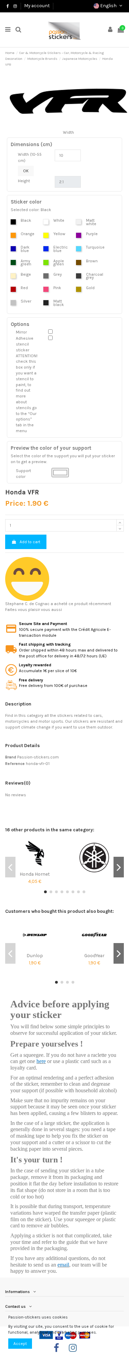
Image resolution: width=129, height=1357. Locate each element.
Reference (15, 763)
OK (26, 170)
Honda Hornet (35, 874)
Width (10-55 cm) (30, 157)
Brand (10, 757)
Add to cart (30, 541)
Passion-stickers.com (38, 757)
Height (24, 180)
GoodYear (94, 955)
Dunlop (34, 955)
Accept (20, 1343)
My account (37, 5)
